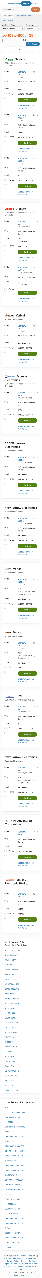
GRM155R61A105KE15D (14, 1223)
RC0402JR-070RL (12, 1141)
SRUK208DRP (10, 960)
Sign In (37, 3)
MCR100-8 (9, 965)
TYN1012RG (10, 974)
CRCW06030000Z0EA (14, 1180)
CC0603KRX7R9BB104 (14, 1189)
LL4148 (8, 1247)
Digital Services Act (12, 1264)
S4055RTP (9, 1042)
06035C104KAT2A (12, 1233)
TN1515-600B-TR (12, 1003)
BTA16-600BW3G (12, 989)
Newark (19, 62)
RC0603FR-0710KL (12, 1199)
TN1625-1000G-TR (12, 950)
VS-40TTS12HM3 (12, 1071)
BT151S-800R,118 (12, 998)
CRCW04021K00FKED (14, 1151)
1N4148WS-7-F (11, 1175)
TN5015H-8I (10, 1008)
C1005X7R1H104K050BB (15, 1112)
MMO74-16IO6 (11, 1013)
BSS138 (8, 1194)
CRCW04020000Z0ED (14, 1185)
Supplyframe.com (21, 1275)
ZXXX (7, 1132)
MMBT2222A (10, 1204)
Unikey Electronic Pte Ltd (17, 881)
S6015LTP (9, 1085)
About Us (32, 1256)
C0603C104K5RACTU (14, 1170)
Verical (15, 317)
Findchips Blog (14, 3)
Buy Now (27, 100)
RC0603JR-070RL (12, 1242)
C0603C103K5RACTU (14, 1238)
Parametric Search (30, 1258)
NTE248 (8, 1107)
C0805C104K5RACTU (14, 1156)
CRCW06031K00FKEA (14, 1218)
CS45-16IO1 (10, 1066)
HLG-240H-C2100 (12, 1117)
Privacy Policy (13, 1261)
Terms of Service (28, 1261)
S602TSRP (9, 1080)
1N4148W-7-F (10, 1160)
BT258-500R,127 (12, 1018)
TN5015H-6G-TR (12, 955)
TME (20, 697)
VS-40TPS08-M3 (12, 984)
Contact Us (21, 1256)
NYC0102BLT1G (11, 1047)
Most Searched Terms (12, 1258)
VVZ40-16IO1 (10, 979)
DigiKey (19, 211)
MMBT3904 (9, 1122)
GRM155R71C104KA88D (14, 1165)
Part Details (32, 44)
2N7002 (8, 1228)
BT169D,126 (9, 1037)
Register (26, 3)
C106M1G (9, 1052)
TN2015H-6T (10, 1056)
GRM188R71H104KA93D (14, 1146)
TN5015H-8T (10, 994)
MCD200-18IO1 (11, 1032)
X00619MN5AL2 (11, 1076)
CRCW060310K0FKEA (14, 1136)
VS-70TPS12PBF (11, 1023)
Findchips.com (3, 3)
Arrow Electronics (21, 509)
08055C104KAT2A (12, 1209)
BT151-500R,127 (11, 970)
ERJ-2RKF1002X (11, 1214)
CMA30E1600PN (12, 1090)
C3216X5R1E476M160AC (15, 1127)
